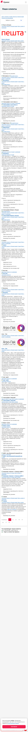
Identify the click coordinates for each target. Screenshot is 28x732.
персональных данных (13, 723)
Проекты (15, 16)
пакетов (9, 509)
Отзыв (19, 77)
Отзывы (11, 16)
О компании (7, 78)
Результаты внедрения (7, 18)
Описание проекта (6, 26)
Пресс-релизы (5, 16)
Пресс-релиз (21, 26)
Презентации (20, 16)
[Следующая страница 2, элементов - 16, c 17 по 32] (12, 522)
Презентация (14, 26)
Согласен (14, 726)
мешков (14, 509)
